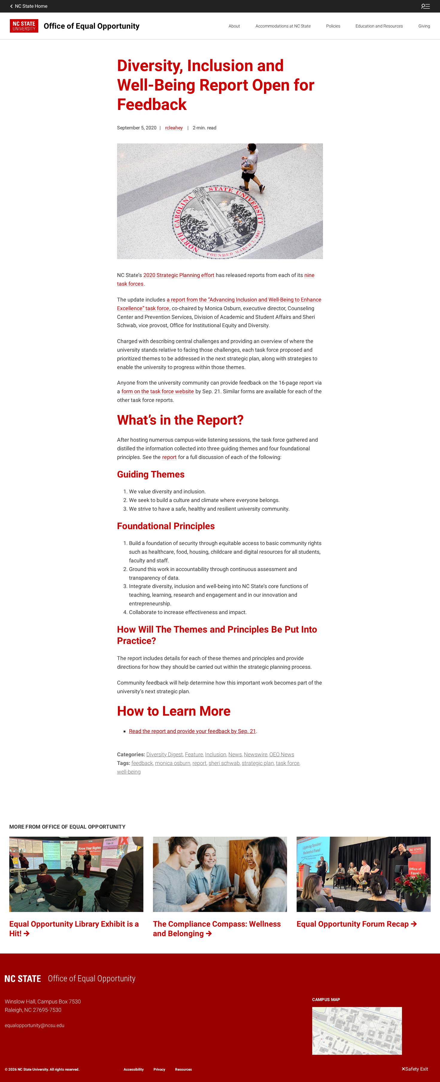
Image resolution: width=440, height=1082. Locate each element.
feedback (142, 763)
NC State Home (31, 6)
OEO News (281, 754)
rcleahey (174, 128)
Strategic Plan (258, 763)
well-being (129, 772)
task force (287, 763)
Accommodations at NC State (283, 26)
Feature (194, 754)
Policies (333, 26)
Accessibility (134, 1069)
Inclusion (215, 754)
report (199, 763)
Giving (424, 26)
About (234, 26)
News (235, 754)
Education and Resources (379, 26)
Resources (183, 1069)
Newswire (255, 754)
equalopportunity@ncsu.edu (34, 1025)
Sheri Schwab (224, 763)
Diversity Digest (164, 754)
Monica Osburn (172, 763)
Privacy (159, 1069)
